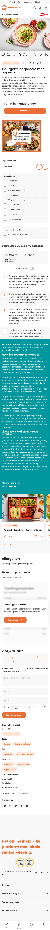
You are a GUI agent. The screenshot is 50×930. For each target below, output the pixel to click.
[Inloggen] (40, 7)
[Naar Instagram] (36, 872)
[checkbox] (31, 268)
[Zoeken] (34, 7)
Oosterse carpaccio (35, 457)
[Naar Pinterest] (41, 872)
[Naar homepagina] (11, 7)
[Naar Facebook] (47, 872)
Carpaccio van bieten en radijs (16, 396)
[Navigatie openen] (45, 7)
